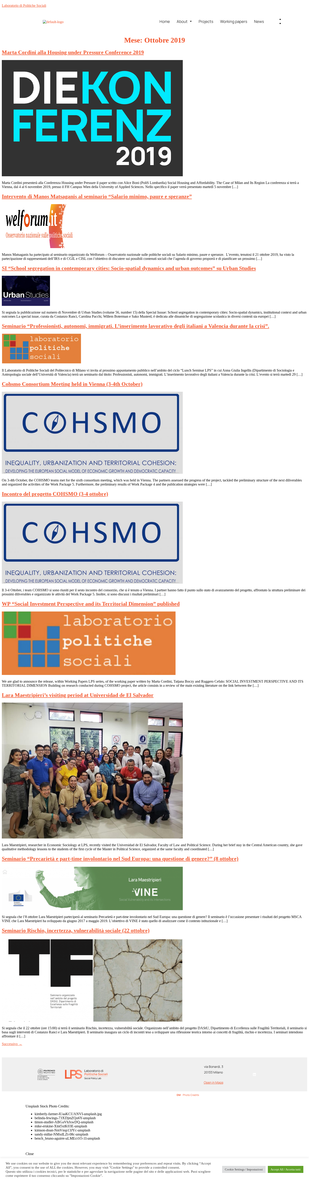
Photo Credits (191, 1095)
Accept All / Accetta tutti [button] (286, 1169)
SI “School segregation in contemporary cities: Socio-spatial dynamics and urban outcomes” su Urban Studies (129, 268)
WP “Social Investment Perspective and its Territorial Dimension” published (91, 604)
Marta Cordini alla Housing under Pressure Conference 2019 (73, 52)
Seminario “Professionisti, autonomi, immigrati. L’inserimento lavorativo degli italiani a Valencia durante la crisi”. (135, 326)
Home (164, 21)
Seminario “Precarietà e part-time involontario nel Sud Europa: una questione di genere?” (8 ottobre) (120, 859)
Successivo (12, 1044)
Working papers (233, 21)
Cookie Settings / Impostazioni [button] (244, 1169)
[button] (184, 21)
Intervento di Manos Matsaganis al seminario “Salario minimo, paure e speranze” (97, 196)
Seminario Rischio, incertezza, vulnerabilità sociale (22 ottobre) (76, 930)
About (182, 21)
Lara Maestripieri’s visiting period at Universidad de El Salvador (78, 695)
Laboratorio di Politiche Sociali (24, 5)
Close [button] (30, 1154)
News (259, 21)
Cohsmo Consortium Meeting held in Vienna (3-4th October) (72, 384)
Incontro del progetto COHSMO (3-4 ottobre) (55, 494)
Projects (206, 21)
